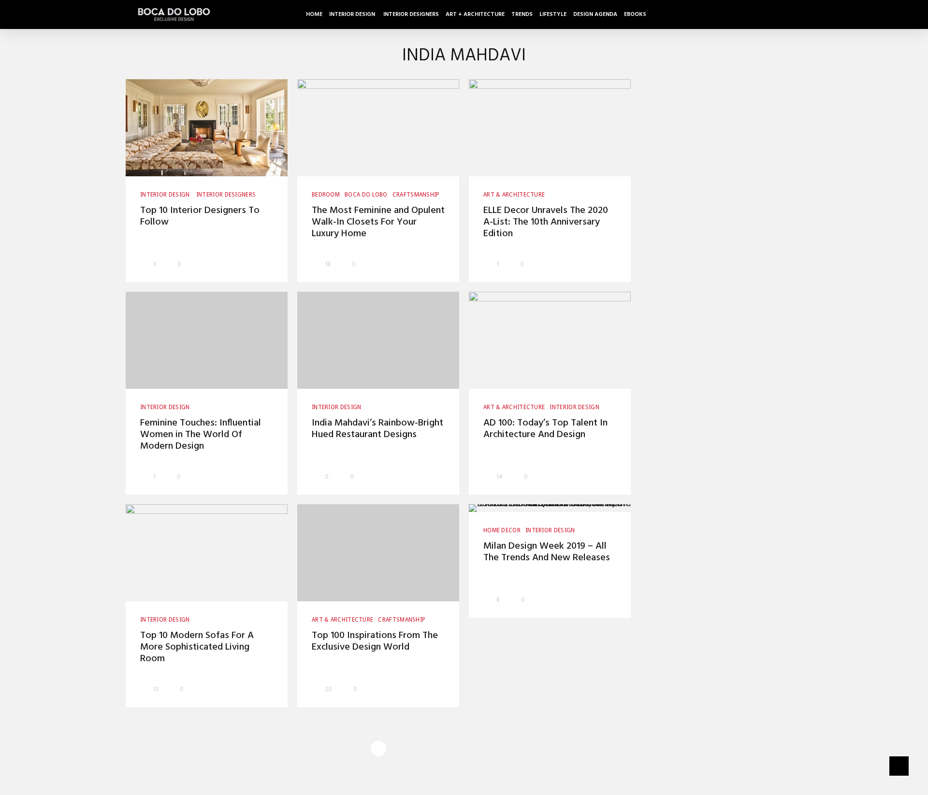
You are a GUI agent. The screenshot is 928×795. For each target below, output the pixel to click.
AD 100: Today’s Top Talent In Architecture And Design (545, 428)
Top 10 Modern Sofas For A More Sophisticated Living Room (197, 647)
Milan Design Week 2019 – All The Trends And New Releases (546, 552)
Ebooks (635, 14)
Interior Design (353, 14)
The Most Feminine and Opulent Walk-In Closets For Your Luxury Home (378, 222)
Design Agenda (595, 14)
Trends (522, 14)
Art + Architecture (475, 14)
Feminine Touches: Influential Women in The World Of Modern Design (200, 434)
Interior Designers (411, 14)
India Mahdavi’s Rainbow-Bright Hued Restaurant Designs (377, 428)
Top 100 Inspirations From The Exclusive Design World (375, 641)
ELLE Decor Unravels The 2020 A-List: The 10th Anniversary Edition (545, 222)
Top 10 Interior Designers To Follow (200, 216)
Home (314, 14)
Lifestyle (552, 14)
